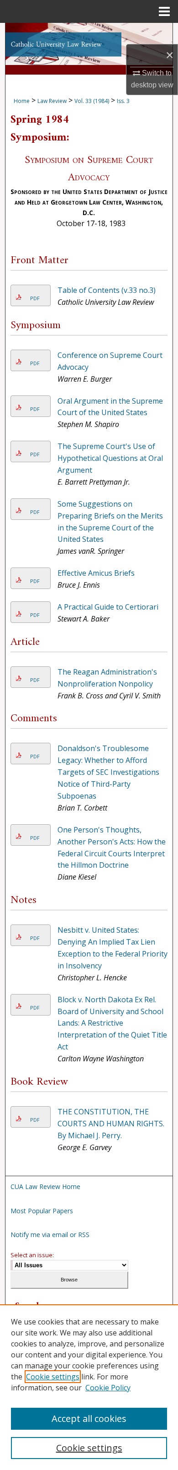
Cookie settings (52, 1377)
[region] (89, 1387)
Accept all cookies (89, 1418)
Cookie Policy (108, 1388)
